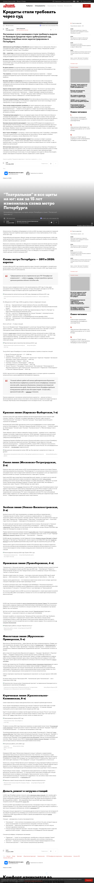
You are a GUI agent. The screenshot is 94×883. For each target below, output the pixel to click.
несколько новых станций (37, 795)
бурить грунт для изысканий (30, 737)
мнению (19, 487)
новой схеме (12, 333)
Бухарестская (39, 645)
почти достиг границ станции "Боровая (37, 739)
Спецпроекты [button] (40, 6)
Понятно (88, 880)
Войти (86, 5)
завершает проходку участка (11, 535)
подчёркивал (15, 447)
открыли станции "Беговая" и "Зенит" (46, 538)
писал (12, 715)
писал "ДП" (26, 801)
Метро (13, 856)
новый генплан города (25, 373)
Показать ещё (73, 63)
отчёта (30, 278)
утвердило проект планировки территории (38, 664)
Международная (50, 645)
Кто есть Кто (68, 6)
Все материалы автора (22, 30)
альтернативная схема (37, 756)
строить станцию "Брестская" (11, 756)
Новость (8, 856)
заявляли (28, 392)
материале (24, 777)
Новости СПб (76, 856)
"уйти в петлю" (46, 479)
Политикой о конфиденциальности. (33, 881)
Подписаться (58, 1)
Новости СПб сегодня (8, 858)
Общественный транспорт (29, 856)
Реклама (60, 6)
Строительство (41, 856)
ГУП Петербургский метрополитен (54, 856)
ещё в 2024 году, (34, 532)
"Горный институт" (39, 611)
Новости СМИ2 (7, 178)
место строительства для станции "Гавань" (35, 603)
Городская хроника (68, 856)
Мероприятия (51, 6)
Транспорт (19, 856)
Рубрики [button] (29, 6)
